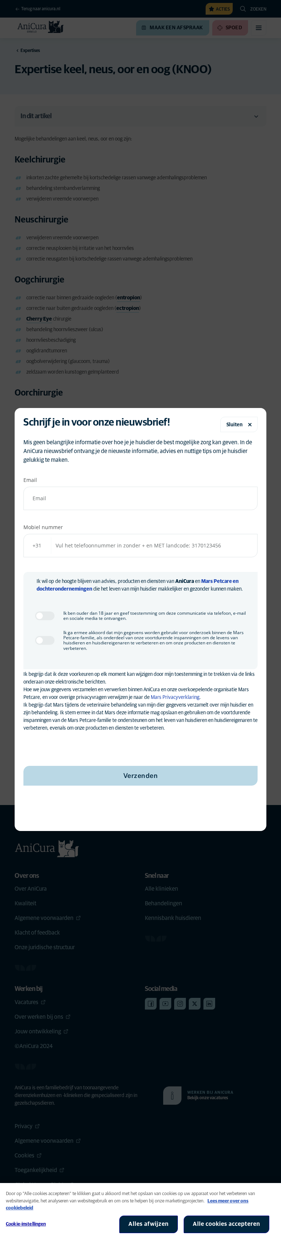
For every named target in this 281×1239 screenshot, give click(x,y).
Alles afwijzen (148, 1224)
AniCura (184, 581)
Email (30, 479)
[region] (140, 1211)
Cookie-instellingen (26, 1224)
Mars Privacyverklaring (175, 697)
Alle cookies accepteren (226, 1224)
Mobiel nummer (43, 527)
